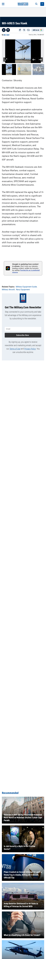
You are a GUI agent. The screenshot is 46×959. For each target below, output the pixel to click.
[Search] (36, 4)
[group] (23, 51)
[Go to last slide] (34, 59)
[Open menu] (3, 4)
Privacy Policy (30, 349)
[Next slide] (40, 59)
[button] (9, 69)
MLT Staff (6, 35)
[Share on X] (24, 30)
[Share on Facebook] (20, 30)
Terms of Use (15, 349)
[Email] (28, 30)
